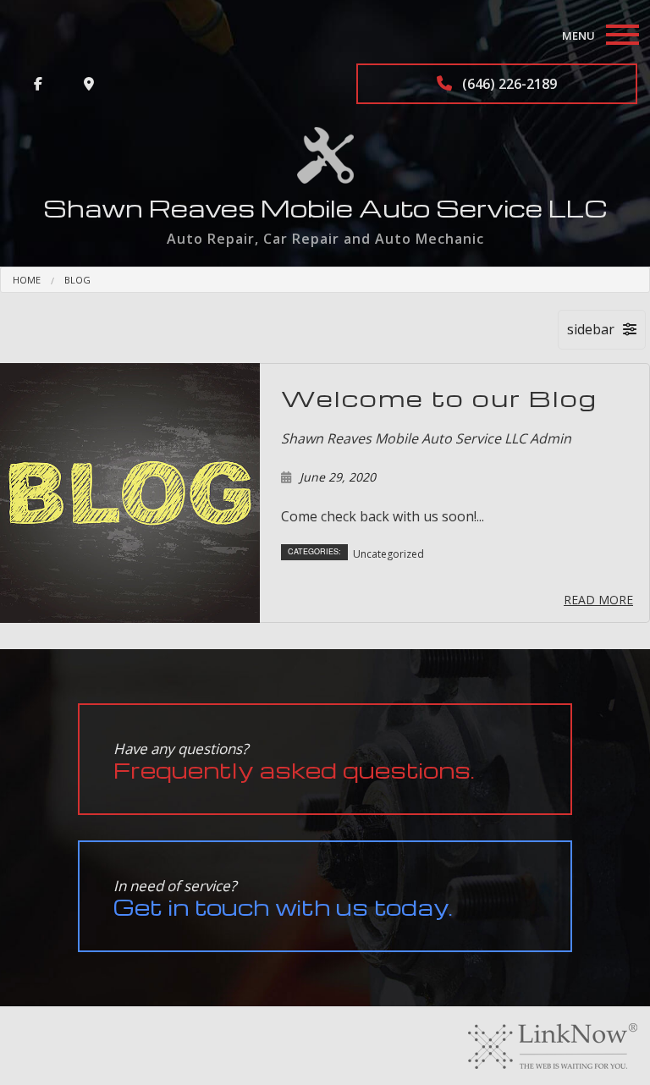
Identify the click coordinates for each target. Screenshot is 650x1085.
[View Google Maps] (88, 83)
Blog (77, 279)
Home (27, 279)
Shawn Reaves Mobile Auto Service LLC (325, 207)
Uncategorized (388, 554)
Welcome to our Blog (439, 398)
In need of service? (283, 898)
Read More (598, 600)
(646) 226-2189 (508, 83)
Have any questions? (294, 761)
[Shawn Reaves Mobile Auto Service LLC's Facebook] (38, 83)
